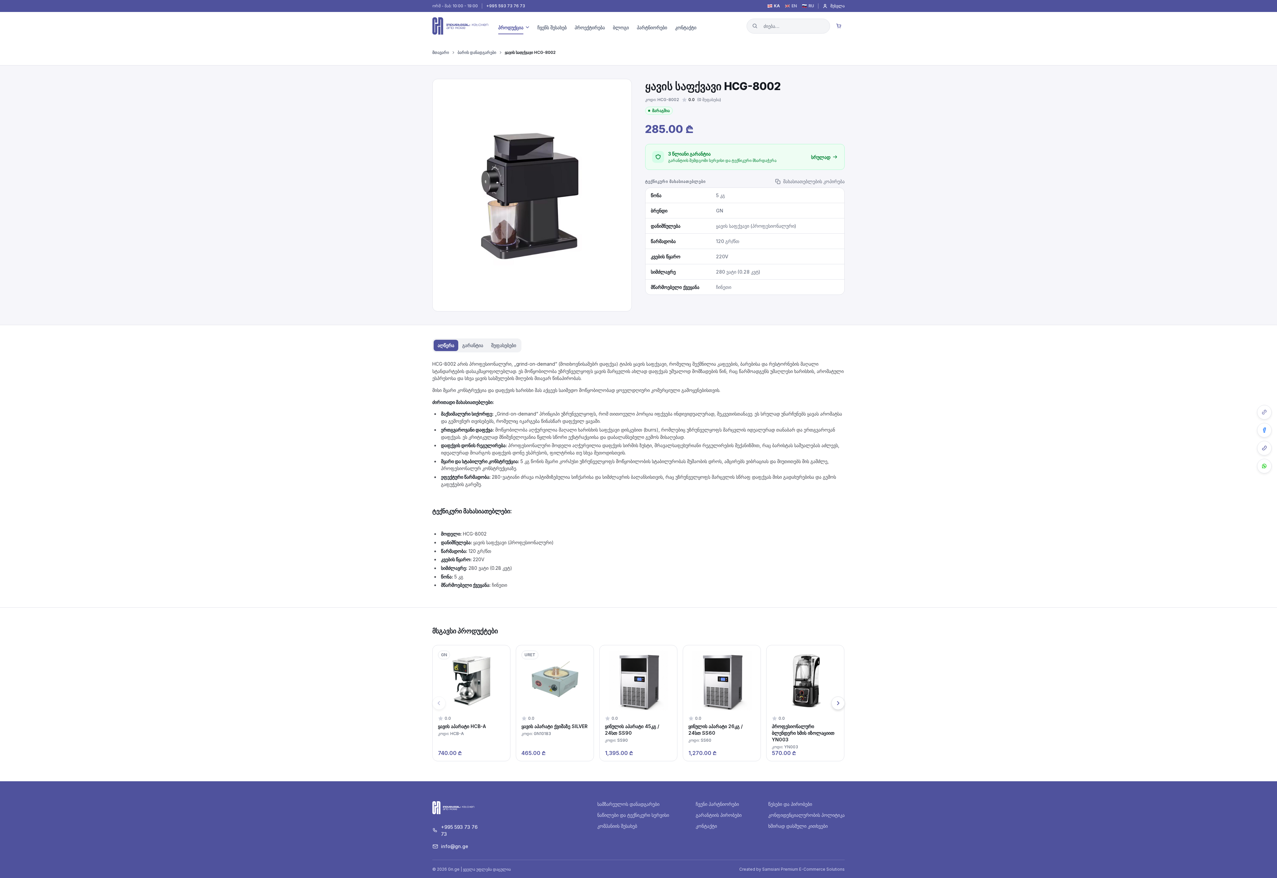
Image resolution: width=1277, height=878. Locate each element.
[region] (638, 703)
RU (811, 6)
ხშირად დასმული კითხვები (798, 826)
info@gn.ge (454, 846)
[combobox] (788, 26)
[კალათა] (839, 26)
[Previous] (439, 703)
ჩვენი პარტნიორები (717, 804)
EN (794, 6)
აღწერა (446, 345)
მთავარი (440, 53)
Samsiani (771, 869)
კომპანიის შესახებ (617, 826)
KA (777, 6)
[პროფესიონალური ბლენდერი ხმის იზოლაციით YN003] (805, 703)
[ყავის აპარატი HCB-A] (471, 703)
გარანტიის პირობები (719, 815)
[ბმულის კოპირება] (1264, 412)
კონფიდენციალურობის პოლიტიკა (806, 815)
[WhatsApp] (1264, 466)
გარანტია (472, 345)
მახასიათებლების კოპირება (814, 181)
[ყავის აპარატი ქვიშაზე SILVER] (555, 703)
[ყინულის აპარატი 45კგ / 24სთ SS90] (638, 703)
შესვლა (837, 5)
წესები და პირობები (790, 804)
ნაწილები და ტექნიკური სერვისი (633, 815)
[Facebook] (1264, 430)
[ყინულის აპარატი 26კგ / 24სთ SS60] (722, 703)
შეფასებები (503, 345)
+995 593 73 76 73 (505, 6)
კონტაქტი (706, 826)
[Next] (838, 703)
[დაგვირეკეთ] (1264, 448)
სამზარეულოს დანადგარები (628, 804)
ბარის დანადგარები (477, 53)
